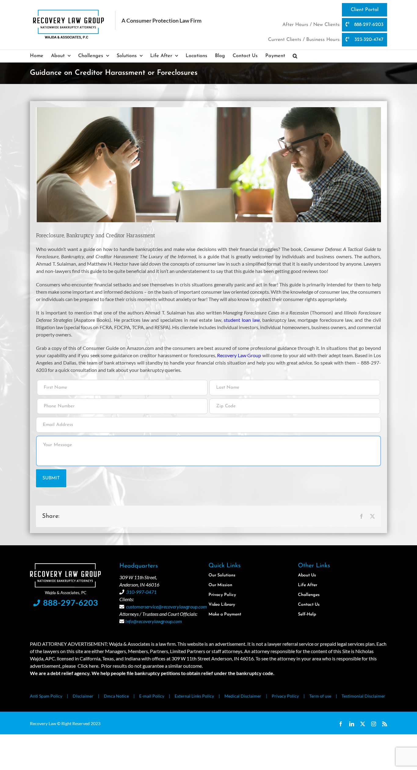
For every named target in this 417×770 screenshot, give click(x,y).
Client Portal (365, 9)
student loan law (242, 320)
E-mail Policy (151, 696)
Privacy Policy (285, 696)
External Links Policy (194, 696)
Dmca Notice (116, 696)
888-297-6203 (368, 24)
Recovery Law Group (239, 355)
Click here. (88, 666)
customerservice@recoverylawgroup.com (166, 606)
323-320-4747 (368, 39)
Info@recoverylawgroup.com (153, 621)
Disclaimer (83, 696)
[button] (295, 56)
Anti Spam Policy (46, 696)
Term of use (320, 696)
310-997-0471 (141, 592)
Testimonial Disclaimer (363, 696)
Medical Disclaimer (242, 696)
